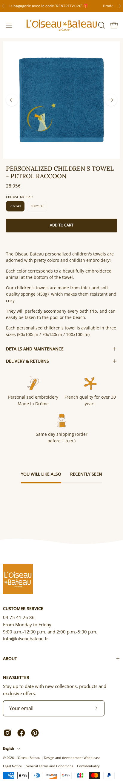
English (8, 748)
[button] (101, 25)
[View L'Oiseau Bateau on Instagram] (7, 732)
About (10, 658)
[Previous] (4, 6)
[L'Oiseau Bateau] (62, 25)
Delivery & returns (27, 361)
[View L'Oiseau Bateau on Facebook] (21, 732)
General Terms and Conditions (49, 766)
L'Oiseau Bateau (28, 757)
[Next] (119, 6)
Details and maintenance (35, 349)
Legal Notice (12, 766)
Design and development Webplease (72, 757)
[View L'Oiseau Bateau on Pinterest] (34, 732)
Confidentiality (88, 766)
